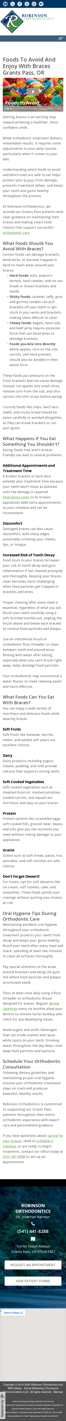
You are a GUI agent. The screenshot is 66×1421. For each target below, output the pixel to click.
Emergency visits (16, 497)
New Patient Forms (33, 1281)
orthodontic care (16, 232)
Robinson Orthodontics (44, 1384)
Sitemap (58, 1392)
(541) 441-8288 (14, 1156)
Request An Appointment (33, 1265)
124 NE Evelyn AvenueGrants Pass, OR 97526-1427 (33, 1249)
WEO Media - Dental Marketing (26, 1388)
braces (29, 180)
